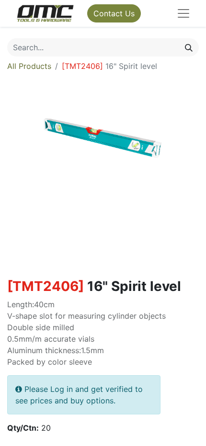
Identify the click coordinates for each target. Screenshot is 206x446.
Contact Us (114, 13)
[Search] (189, 47)
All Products (29, 66)
